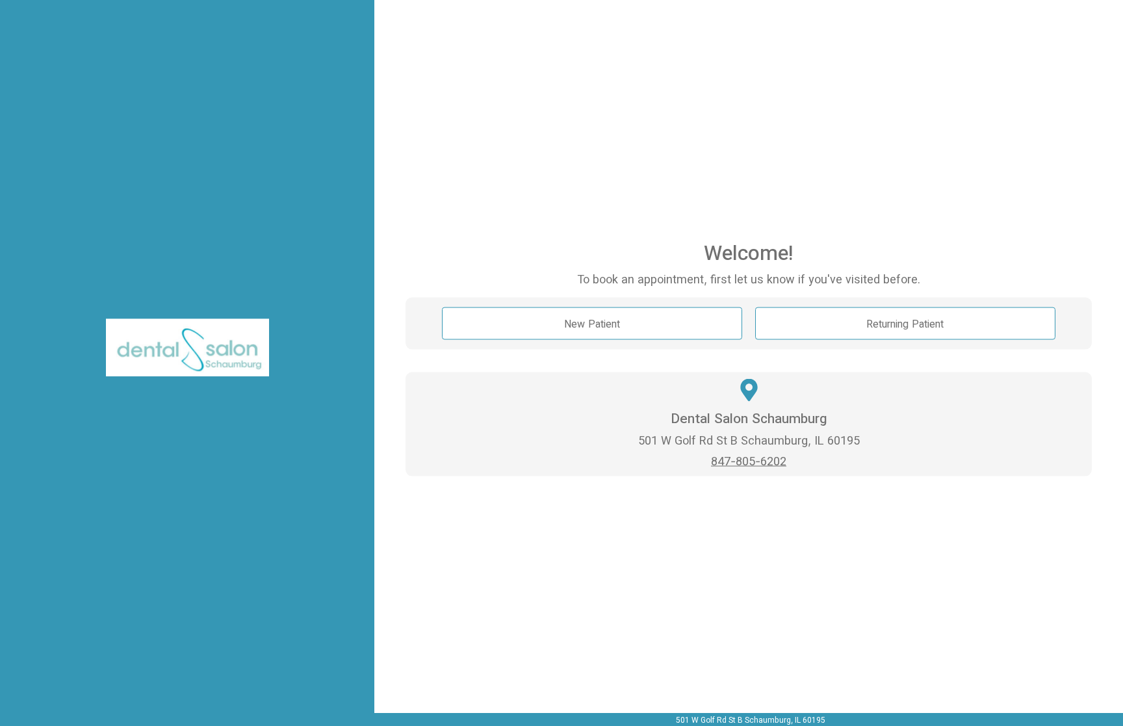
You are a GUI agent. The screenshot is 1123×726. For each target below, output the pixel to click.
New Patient (592, 323)
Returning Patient (905, 323)
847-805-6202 (748, 461)
